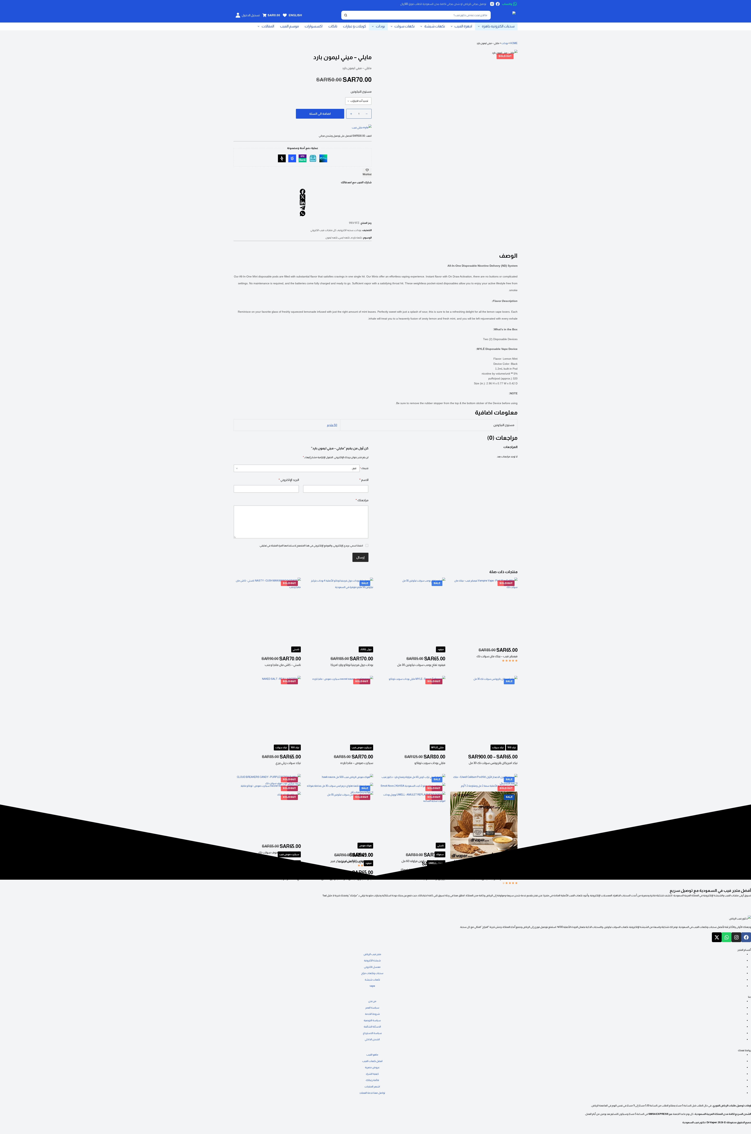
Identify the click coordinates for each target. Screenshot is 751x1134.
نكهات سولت (404, 26)
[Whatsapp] (726, 937)
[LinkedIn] (303, 202)
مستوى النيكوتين (361, 91)
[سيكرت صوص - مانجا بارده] (339, 709)
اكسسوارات (313, 26)
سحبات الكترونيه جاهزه (498, 26)
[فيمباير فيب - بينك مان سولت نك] (483, 611)
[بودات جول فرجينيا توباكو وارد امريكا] (339, 611)
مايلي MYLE (437, 747)
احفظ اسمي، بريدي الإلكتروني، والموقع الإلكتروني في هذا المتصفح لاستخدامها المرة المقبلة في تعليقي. (311, 545)
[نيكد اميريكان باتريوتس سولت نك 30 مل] (483, 709)
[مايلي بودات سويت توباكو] (411, 709)
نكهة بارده (356, 237)
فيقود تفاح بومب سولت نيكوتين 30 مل (421, 664)
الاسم (363, 479)
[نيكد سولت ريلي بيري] (267, 709)
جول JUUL (366, 649)
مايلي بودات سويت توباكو (429, 763)
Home (513, 43)
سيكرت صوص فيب (362, 747)
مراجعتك (362, 500)
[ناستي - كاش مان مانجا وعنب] (267, 611)
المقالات (268, 26)
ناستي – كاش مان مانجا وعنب (283, 664)
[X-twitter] (717, 937)
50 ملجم (332, 425)
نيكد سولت (498, 747)
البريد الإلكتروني (288, 479)
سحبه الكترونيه (345, 230)
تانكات (332, 26)
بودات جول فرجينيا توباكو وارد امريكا (352, 664)
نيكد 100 (512, 747)
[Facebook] (498, 4)
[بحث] (345, 15)
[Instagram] (492, 4)
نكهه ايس (344, 237)
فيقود (440, 649)
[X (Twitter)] (303, 197)
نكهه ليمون (331, 237)
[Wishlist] (285, 15)
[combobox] (419, 15)
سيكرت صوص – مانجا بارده (356, 763)
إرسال (360, 557)
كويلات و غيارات (354, 26)
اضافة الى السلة (320, 113)
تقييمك (364, 468)
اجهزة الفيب (463, 26)
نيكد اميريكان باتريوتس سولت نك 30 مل (493, 763)
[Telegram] (303, 208)
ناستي (296, 649)
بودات (380, 26)
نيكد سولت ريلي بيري (288, 763)
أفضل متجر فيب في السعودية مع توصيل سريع (710, 890)
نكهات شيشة (434, 26)
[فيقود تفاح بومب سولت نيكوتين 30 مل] (411, 611)
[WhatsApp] (303, 213)
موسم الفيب (289, 26)
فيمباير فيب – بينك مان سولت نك (497, 656)
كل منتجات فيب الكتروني (323, 230)
